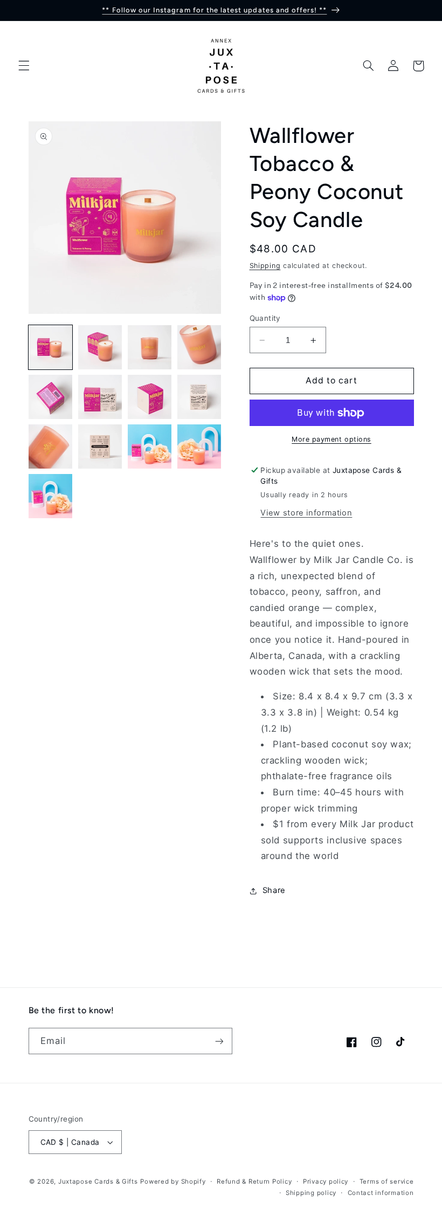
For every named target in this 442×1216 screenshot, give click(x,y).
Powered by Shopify (172, 1181)
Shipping (265, 266)
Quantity (265, 318)
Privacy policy (325, 1181)
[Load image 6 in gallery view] (100, 397)
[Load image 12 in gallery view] (199, 446)
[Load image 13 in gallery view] (51, 496)
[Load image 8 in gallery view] (199, 397)
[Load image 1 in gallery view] (51, 347)
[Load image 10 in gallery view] (100, 446)
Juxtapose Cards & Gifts (98, 1181)
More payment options (331, 439)
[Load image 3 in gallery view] (150, 347)
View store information (306, 513)
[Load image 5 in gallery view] (51, 397)
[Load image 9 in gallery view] (51, 446)
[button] (23, 65)
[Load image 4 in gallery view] (199, 347)
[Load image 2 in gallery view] (100, 347)
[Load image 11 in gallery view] (150, 446)
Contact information (381, 1193)
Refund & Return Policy (254, 1181)
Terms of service (387, 1181)
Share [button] (274, 890)
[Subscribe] (218, 1041)
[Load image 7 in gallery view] (150, 397)
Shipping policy (311, 1193)
